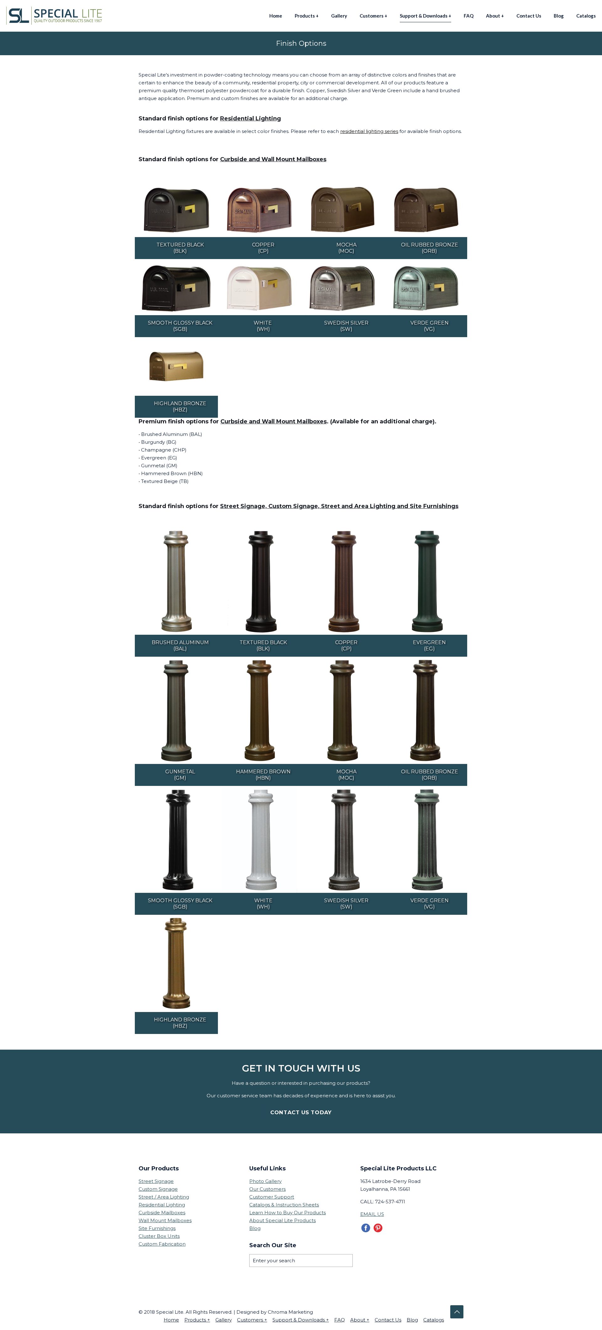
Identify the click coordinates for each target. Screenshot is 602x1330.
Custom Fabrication (162, 1244)
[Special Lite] (56, 15)
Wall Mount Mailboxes (165, 1220)
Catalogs (433, 1320)
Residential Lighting (162, 1205)
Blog (255, 1228)
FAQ (339, 1320)
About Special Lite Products (282, 1220)
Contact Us (388, 1320)
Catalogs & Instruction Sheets (284, 1205)
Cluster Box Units (159, 1236)
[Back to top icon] (456, 1311)
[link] (176, 209)
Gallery (223, 1320)
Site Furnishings (157, 1228)
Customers (252, 1320)
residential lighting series (369, 131)
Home (171, 1320)
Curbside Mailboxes (162, 1213)
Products (197, 1320)
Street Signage (156, 1181)
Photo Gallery (265, 1181)
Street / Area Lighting (164, 1197)
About (359, 1320)
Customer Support (271, 1197)
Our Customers (267, 1189)
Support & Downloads (300, 1320)
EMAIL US (372, 1214)
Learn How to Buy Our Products (287, 1213)
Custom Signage (158, 1189)
